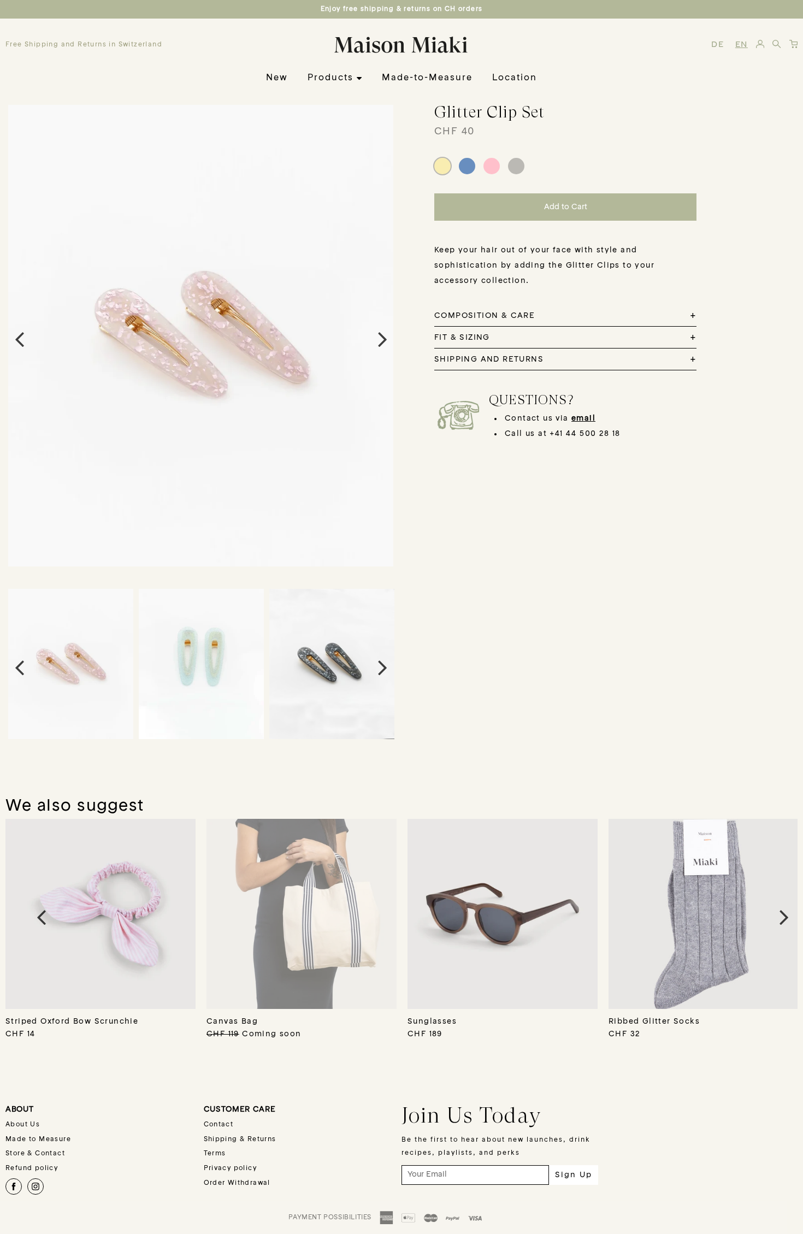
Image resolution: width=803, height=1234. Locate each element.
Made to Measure (38, 1139)
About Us (22, 1124)
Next (382, 339)
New (277, 78)
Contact (219, 1124)
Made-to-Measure (427, 78)
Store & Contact (35, 1153)
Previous (19, 339)
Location (514, 78)
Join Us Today (471, 1114)
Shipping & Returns (240, 1139)
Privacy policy (230, 1168)
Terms (215, 1153)
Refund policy (31, 1168)
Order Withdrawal (237, 1183)
